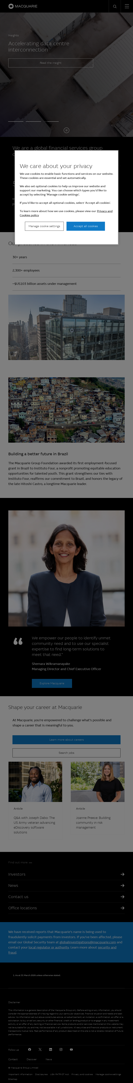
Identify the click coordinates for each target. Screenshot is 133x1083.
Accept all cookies (86, 226)
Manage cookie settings (44, 226)
